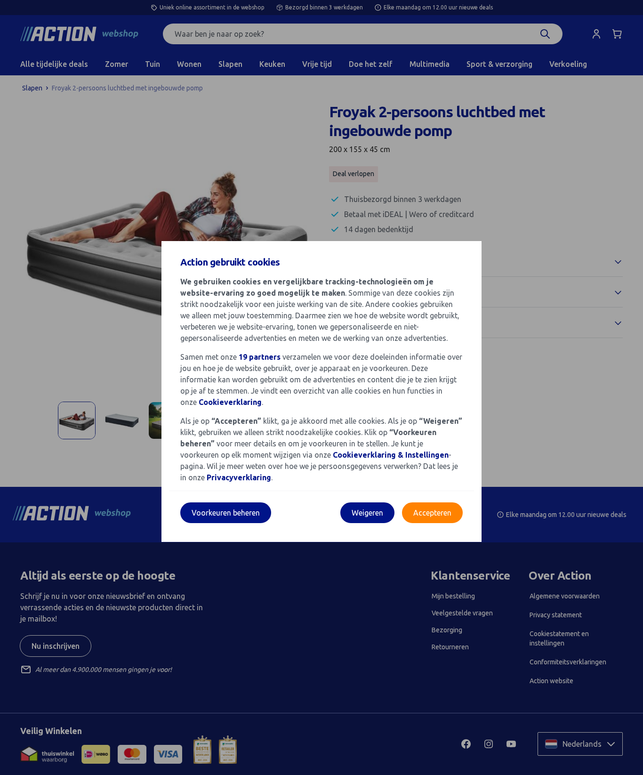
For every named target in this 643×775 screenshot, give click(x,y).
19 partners (260, 357)
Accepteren (432, 513)
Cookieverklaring (230, 402)
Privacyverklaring (239, 477)
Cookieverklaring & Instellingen (391, 455)
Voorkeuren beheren (226, 513)
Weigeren (367, 513)
